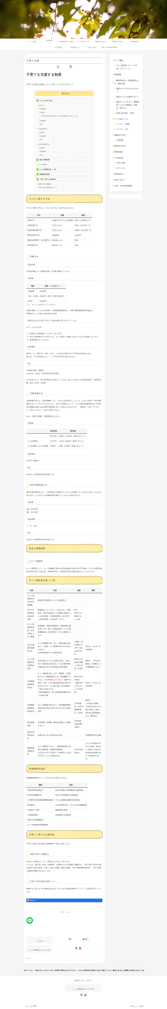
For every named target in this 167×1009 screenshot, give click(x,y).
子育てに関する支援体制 (47, 179)
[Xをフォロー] (76, 948)
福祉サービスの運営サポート (127, 97)
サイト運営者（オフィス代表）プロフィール (126, 66)
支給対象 (43, 109)
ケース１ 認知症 (123, 124)
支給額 (42, 112)
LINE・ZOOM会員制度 (123, 186)
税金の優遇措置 (45, 159)
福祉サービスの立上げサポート (127, 90)
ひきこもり (120, 168)
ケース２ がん (122, 129)
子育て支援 (120, 163)
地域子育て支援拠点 (44, 184)
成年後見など (119, 174)
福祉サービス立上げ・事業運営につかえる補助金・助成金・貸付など (127, 105)
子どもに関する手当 (46, 100)
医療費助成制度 (45, 174)
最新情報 (117, 74)
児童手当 (41, 105)
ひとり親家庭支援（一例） (48, 169)
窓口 (41, 124)
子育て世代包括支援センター (47, 187)
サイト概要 (118, 60)
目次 (63, 93)
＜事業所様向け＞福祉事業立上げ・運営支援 (126, 81)
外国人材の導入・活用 (125, 113)
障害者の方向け (120, 146)
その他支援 (118, 158)
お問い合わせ (119, 180)
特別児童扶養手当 (44, 144)
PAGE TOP (161, 977)
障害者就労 (118, 152)
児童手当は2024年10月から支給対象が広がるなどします (60, 116)
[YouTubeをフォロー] (80, 948)
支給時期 (43, 121)
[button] (71, 67)
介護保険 (119, 140)
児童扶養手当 (42, 129)
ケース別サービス (121, 119)
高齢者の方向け (120, 135)
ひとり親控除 (42, 164)
